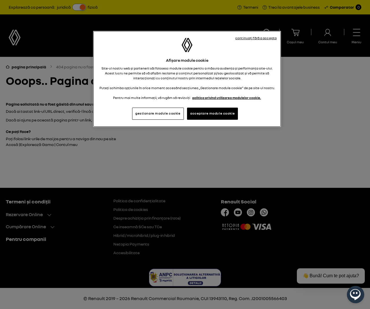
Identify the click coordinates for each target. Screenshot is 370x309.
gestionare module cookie (158, 113)
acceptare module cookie (212, 113)
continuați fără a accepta (256, 38)
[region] (187, 79)
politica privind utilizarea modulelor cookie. (226, 98)
